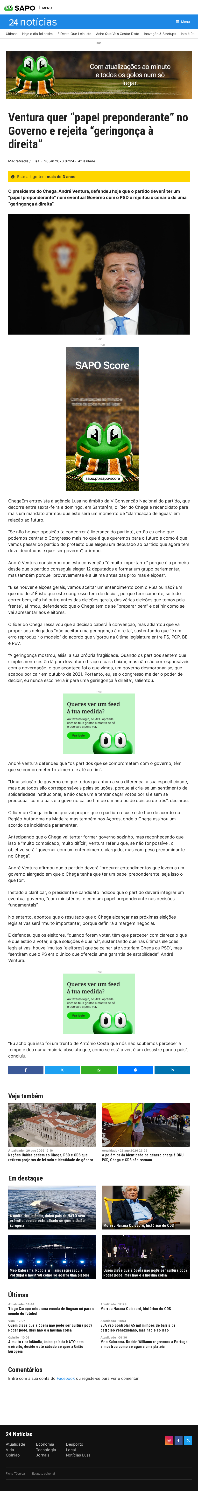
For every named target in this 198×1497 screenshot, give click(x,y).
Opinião (13, 1337)
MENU (47, 8)
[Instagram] (169, 1440)
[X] (188, 1440)
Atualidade (86, 161)
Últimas (18, 1295)
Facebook (66, 1378)
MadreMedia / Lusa (23, 161)
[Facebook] (179, 1440)
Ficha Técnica (15, 1473)
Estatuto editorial (43, 1473)
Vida (11, 1321)
